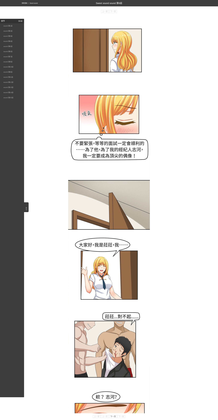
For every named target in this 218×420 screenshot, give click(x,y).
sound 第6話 (7, 51)
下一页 (113, 416)
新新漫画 (24, 3)
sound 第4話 (7, 41)
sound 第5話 (7, 46)
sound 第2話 (7, 31)
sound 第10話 (8, 67)
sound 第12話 (8, 82)
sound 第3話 (7, 36)
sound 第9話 (7, 62)
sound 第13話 (8, 87)
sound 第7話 (7, 56)
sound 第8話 (7, 72)
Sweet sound (34, 3)
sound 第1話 (7, 26)
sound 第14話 (8, 92)
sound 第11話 (8, 77)
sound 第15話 (8, 97)
